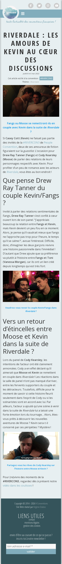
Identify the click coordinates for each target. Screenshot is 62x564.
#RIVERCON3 (46, 78)
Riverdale (34, 81)
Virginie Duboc (39, 507)
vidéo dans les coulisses (17, 485)
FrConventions (42, 503)
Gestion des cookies (31, 526)
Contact (32, 519)
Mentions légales (31, 522)
